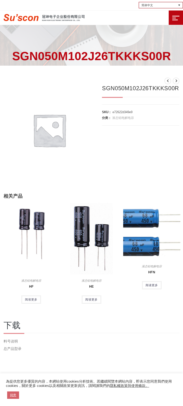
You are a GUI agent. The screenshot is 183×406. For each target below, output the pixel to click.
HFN (151, 272)
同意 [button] (13, 395)
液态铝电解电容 (123, 118)
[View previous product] (167, 81)
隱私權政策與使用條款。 (129, 386)
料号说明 (11, 341)
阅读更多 (31, 299)
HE (91, 286)
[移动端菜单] (175, 17)
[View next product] (176, 81)
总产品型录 (12, 349)
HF (31, 286)
